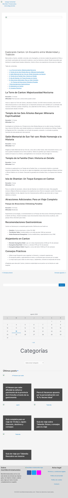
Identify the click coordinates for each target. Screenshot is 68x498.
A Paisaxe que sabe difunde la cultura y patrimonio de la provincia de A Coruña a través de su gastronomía (17, 392)
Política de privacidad (57, 475)
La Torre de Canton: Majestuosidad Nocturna (22, 70)
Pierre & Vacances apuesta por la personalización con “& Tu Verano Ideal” (48, 395)
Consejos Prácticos (15, 88)
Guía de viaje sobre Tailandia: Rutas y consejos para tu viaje (48, 424)
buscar (62, 285)
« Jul (33, 342)
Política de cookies (56, 480)
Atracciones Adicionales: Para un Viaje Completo (23, 80)
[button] (37, 2)
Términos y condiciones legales (57, 471)
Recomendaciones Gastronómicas (19, 84)
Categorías (34, 350)
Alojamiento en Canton (16, 86)
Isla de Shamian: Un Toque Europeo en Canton (23, 78)
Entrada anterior (7, 272)
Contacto (56, 484)
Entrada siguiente (60, 272)
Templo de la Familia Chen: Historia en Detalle (23, 76)
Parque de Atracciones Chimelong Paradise (24, 82)
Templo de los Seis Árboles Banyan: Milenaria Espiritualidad (26, 72)
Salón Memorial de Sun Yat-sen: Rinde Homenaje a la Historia (27, 74)
